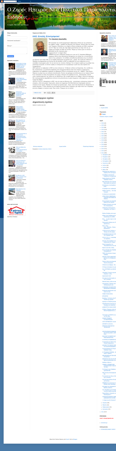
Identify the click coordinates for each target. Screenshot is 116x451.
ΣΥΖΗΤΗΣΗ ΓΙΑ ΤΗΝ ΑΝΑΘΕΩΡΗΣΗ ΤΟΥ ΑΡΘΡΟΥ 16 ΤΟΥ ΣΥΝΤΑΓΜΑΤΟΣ (21, 65)
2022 (102, 131)
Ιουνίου (104, 167)
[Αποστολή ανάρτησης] (44, 92)
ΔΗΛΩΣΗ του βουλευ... (108, 324)
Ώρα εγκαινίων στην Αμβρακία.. (21, 189)
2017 (102, 142)
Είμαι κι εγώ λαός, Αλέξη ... (108, 247)
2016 (102, 144)
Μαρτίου (105, 405)
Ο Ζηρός (104, 114)
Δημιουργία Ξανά (106, 276)
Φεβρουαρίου (106, 407)
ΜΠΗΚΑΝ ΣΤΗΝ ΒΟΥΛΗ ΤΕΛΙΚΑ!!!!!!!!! (108, 326)
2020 (102, 135)
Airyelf (67, 439)
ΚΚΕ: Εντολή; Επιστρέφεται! (46, 36)
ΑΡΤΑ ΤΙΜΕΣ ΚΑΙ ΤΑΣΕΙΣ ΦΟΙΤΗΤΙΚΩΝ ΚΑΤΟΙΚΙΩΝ (21, 80)
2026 (102, 123)
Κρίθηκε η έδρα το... (107, 362)
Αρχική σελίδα (62, 146)
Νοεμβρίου (105, 156)
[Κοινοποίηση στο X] (51, 93)
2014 (102, 148)
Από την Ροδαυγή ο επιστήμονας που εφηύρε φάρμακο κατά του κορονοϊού (21, 162)
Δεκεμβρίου (105, 154)
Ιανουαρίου (105, 409)
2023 (102, 129)
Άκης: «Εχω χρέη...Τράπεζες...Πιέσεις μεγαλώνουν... (109, 227)
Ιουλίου (104, 165)
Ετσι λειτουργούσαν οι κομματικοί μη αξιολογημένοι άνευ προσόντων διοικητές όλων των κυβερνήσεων (21, 137)
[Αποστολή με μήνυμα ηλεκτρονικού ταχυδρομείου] (47, 93)
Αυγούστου (105, 163)
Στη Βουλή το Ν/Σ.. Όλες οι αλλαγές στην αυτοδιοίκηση (21, 177)
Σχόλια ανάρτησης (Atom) (45, 149)
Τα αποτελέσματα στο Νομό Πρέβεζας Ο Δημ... (109, 349)
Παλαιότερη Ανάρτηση (88, 146)
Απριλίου (105, 402)
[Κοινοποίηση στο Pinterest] (54, 93)
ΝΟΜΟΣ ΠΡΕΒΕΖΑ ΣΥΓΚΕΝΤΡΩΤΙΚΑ (107, 319)
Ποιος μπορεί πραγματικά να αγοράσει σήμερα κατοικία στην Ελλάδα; (21, 108)
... (102, 211)
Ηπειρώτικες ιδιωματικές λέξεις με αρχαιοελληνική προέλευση (21, 93)
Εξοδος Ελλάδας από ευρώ (109, 213)
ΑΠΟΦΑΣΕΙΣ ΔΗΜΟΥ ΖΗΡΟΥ (108, 429)
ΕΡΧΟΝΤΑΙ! (105, 296)
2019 (102, 138)
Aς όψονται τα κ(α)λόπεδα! (108, 194)
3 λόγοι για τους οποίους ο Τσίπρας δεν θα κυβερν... (109, 231)
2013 (102, 150)
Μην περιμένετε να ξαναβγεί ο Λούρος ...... (21, 120)
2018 (102, 140)
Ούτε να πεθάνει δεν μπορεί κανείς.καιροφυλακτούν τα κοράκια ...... (21, 149)
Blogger (75, 439)
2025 (102, 125)
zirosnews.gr (104, 422)
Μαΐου (104, 169)
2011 (102, 412)
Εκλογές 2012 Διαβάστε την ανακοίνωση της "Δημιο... (109, 241)
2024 (102, 127)
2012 (102, 153)
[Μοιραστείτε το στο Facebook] (53, 93)
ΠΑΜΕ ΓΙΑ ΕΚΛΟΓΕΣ (107, 294)
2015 (102, 146)
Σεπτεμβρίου (106, 161)
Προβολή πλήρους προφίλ (106, 116)
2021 (102, 133)
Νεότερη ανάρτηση (37, 146)
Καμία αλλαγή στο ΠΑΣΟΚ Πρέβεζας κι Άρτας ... (108, 179)
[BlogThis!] (49, 93)
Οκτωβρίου (105, 159)
